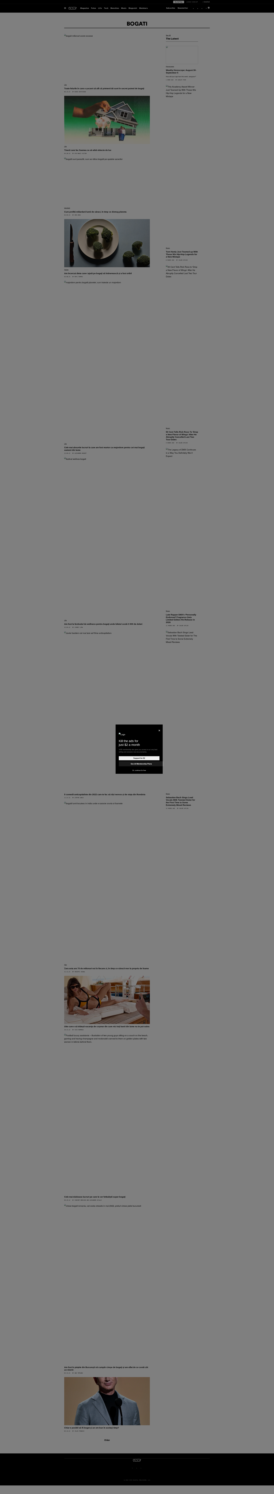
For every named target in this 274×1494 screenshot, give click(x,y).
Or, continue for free (139, 770)
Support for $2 (139, 758)
